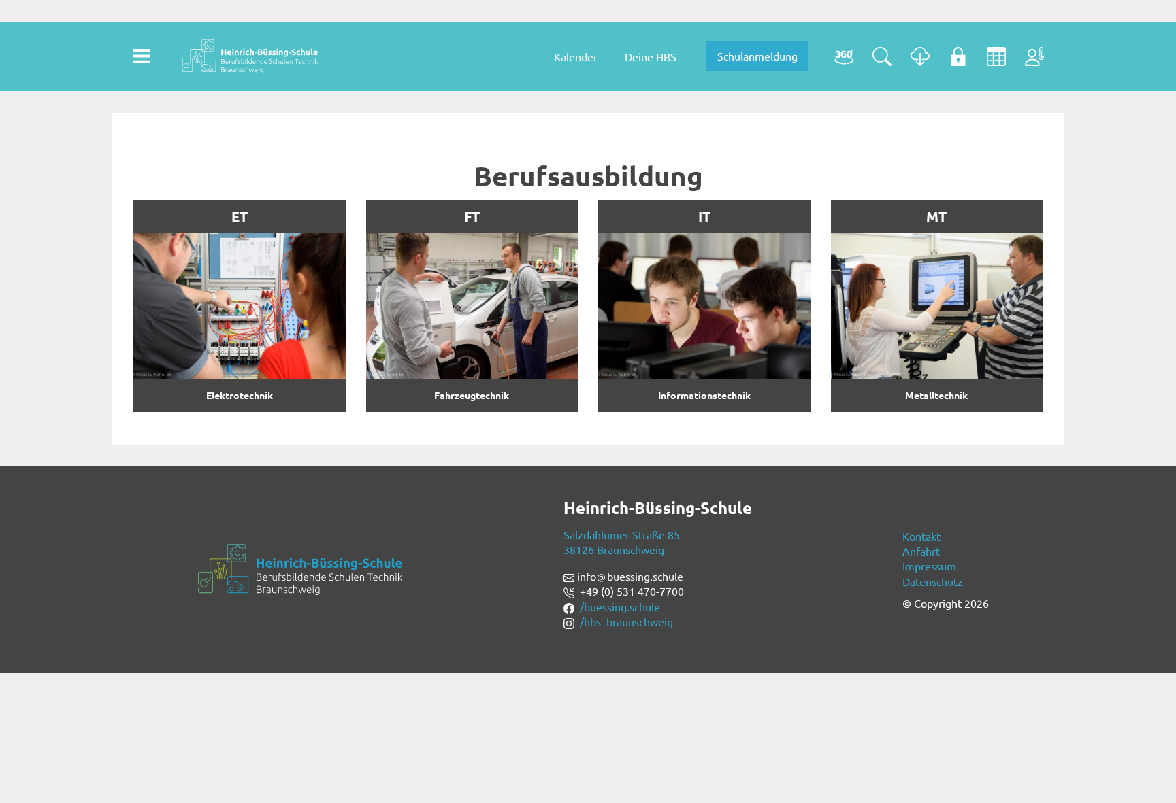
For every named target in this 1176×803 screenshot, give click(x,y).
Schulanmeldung (757, 56)
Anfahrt (921, 551)
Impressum (929, 566)
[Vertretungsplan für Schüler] (996, 56)
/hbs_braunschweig (626, 621)
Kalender (576, 56)
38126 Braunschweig (614, 549)
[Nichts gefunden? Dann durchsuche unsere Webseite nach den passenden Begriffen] (882, 56)
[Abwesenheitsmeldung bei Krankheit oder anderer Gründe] (1034, 56)
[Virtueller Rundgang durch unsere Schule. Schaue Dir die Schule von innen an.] (844, 56)
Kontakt (921, 536)
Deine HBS (650, 56)
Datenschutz (932, 581)
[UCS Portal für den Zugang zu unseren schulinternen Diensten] (958, 56)
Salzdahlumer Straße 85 (622, 534)
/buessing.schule (620, 606)
